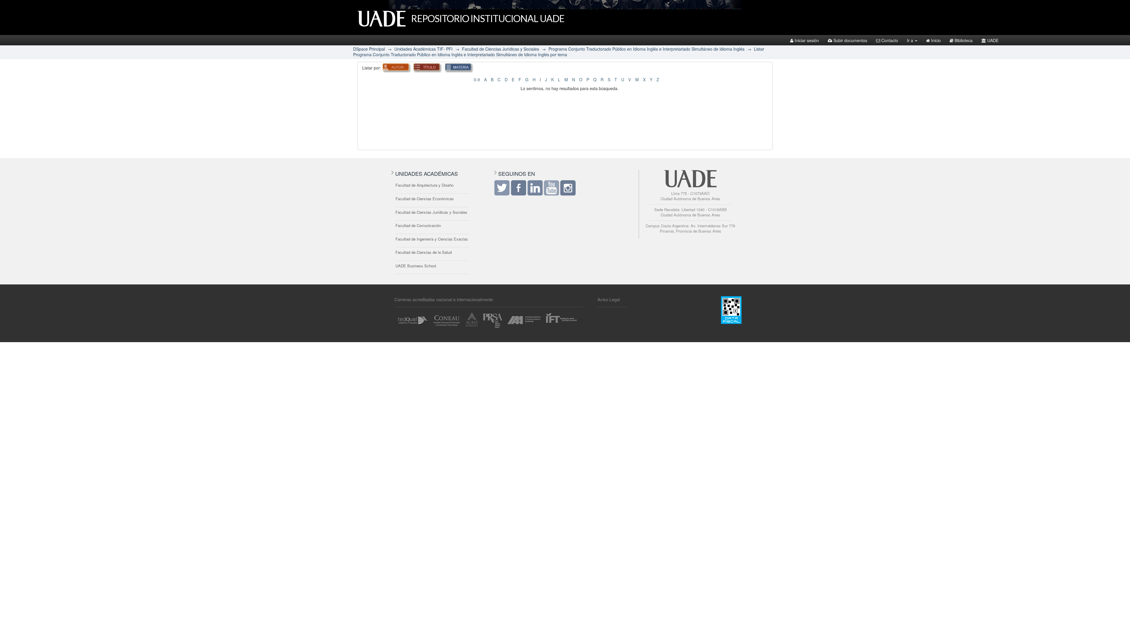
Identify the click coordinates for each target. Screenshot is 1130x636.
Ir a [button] (910, 40)
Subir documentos (850, 40)
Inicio (936, 40)
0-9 (477, 79)
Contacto (889, 40)
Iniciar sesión (807, 40)
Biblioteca (964, 40)
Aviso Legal (608, 299)
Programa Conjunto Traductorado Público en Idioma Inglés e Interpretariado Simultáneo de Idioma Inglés (647, 49)
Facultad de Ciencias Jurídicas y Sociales (500, 49)
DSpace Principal (369, 49)
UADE (992, 40)
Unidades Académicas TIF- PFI (423, 49)
